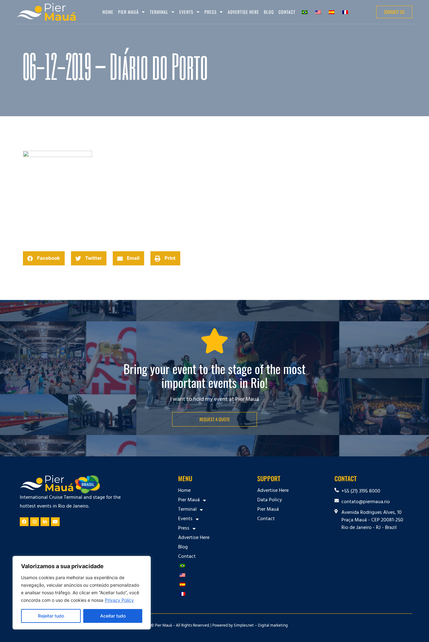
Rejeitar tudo (51, 615)
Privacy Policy (119, 600)
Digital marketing (273, 626)
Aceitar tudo (113, 615)
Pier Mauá (268, 510)
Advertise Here (243, 11)
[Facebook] (24, 521)
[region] (82, 592)
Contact (287, 11)
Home (107, 11)
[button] (44, 258)
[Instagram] (34, 521)
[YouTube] (55, 521)
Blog (269, 11)
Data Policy (269, 500)
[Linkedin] (45, 521)
